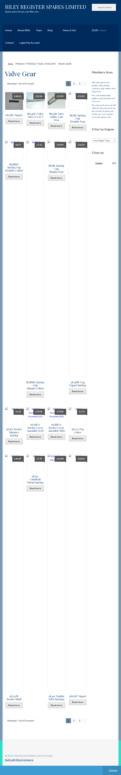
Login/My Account (29, 42)
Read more (14, 121)
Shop (50, 30)
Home (8, 30)
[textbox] (104, 140)
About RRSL (23, 30)
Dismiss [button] (113, 770)
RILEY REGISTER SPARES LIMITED (45, 6)
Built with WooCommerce (19, 759)
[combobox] (104, 140)
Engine (98, 163)
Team (39, 30)
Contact (9, 42)
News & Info (69, 30)
